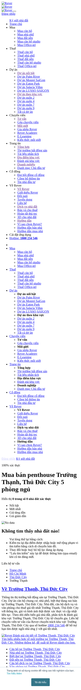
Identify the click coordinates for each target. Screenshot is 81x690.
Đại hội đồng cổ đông (30, 175)
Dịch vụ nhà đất (27, 206)
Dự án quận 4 (25, 101)
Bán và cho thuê (27, 210)
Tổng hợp (23, 146)
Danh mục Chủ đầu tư (31, 168)
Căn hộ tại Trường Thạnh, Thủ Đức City (34, 649)
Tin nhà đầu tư (26, 182)
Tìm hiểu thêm (14, 673)
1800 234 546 (56, 625)
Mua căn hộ (24, 31)
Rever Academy (27, 132)
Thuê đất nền (25, 59)
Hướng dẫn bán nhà (29, 227)
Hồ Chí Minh (17, 573)
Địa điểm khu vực (28, 157)
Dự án (13, 290)
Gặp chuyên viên (28, 122)
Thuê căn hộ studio (29, 62)
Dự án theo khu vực (29, 94)
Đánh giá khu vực (28, 161)
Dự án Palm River (28, 76)
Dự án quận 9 (25, 108)
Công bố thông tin (28, 178)
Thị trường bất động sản (32, 150)
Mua (12, 248)
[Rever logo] (7, 3)
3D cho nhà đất (26, 217)
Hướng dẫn (24, 220)
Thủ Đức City (18, 577)
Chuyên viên (17, 336)
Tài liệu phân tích (28, 154)
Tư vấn (21, 118)
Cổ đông (14, 392)
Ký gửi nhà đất (18, 20)
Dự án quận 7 (25, 104)
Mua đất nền (25, 38)
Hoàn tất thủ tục (27, 213)
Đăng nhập (8, 13)
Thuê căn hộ (25, 52)
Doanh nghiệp (26, 164)
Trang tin (15, 364)
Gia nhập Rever (27, 129)
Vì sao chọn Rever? (29, 224)
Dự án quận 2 (25, 97)
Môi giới (22, 125)
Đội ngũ (22, 196)
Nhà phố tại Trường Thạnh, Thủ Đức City (35, 652)
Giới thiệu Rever (27, 192)
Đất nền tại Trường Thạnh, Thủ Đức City (35, 659)
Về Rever (23, 189)
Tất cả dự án (25, 111)
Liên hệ (22, 203)
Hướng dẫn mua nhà (30, 231)
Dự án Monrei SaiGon (31, 80)
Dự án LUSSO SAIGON (33, 90)
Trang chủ (15, 570)
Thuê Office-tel (26, 66)
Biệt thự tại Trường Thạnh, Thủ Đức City (35, 656)
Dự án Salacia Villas (30, 87)
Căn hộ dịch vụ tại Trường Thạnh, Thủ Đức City (39, 663)
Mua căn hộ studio (28, 41)
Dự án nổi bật (25, 73)
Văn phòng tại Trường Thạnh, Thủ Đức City (37, 666)
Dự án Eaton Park (28, 83)
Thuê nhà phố (26, 55)
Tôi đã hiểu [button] (40, 682)
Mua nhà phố (25, 34)
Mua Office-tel (26, 45)
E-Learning (24, 136)
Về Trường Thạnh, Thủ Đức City (35, 588)
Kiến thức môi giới (29, 139)
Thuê (12, 269)
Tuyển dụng (24, 199)
